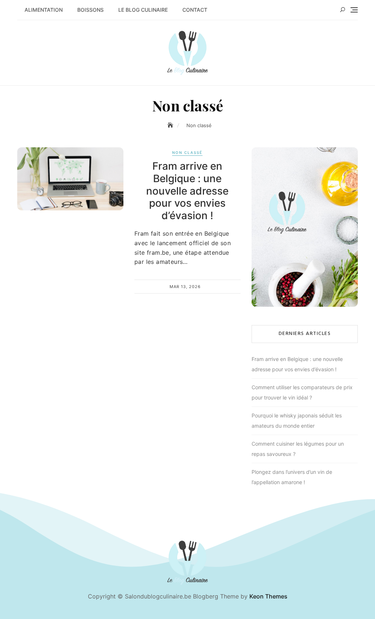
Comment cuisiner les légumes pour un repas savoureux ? (298, 449)
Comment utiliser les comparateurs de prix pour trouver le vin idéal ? (302, 392)
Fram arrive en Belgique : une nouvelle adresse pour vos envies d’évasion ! (187, 190)
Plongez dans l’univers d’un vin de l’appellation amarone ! (292, 477)
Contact (194, 10)
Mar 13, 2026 (185, 286)
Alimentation (44, 10)
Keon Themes (268, 596)
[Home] (171, 125)
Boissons (90, 10)
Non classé (187, 152)
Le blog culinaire (143, 10)
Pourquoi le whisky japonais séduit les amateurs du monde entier (297, 420)
